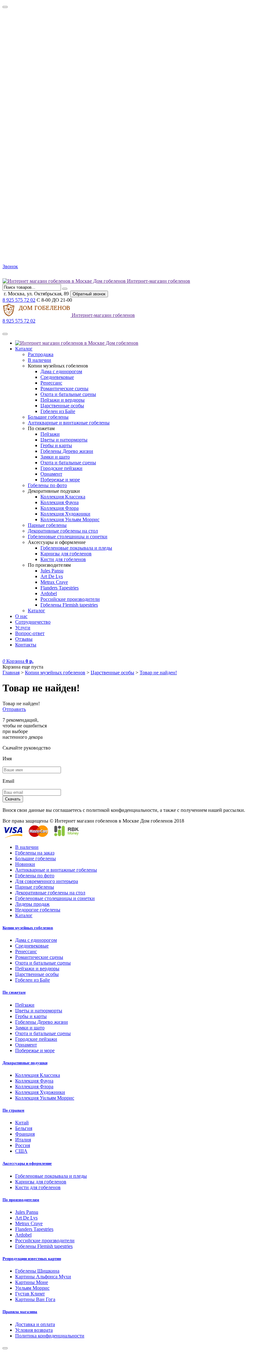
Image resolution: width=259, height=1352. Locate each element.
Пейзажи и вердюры (62, 400)
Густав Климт (30, 1293)
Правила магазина (20, 1311)
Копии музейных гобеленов (55, 672)
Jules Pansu (51, 570)
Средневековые (57, 377)
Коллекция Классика (62, 496)
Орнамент (51, 474)
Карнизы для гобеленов (66, 553)
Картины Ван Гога (35, 1299)
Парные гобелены (47, 525)
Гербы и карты (56, 445)
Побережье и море (60, 479)
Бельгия (23, 1128)
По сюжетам (14, 992)
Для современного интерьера (46, 881)
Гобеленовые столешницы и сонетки (67, 536)
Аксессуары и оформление (27, 1163)
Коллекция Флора (59, 508)
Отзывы (24, 639)
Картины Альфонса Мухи (43, 1276)
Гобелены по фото (47, 485)
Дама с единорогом (61, 371)
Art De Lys (51, 576)
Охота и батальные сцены (68, 394)
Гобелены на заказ (34, 852)
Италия (23, 1139)
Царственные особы (62, 405)
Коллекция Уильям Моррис (69, 519)
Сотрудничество (33, 622)
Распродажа (40, 354)
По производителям (21, 1199)
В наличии (39, 360)
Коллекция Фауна (59, 502)
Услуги (22, 627)
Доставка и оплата (35, 1324)
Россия (22, 1145)
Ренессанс (51, 383)
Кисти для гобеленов (63, 559)
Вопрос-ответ (30, 633)
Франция (25, 1134)
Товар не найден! (158, 672)
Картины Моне (31, 1282)
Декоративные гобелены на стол (63, 531)
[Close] (5, 7)
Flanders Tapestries (59, 587)
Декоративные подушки (25, 1062)
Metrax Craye (54, 582)
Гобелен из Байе (57, 411)
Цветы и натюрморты (63, 439)
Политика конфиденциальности (49, 1335)
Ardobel (48, 593)
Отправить (14, 709)
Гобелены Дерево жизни (66, 451)
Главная (11, 672)
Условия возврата (34, 1330)
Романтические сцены (64, 388)
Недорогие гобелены (37, 909)
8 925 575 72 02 (19, 300)
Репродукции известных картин (32, 1258)
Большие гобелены (48, 417)
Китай (22, 1122)
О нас (21, 616)
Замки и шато (55, 457)
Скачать (13, 799)
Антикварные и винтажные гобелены (69, 422)
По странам (13, 1110)
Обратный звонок (89, 294)
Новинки (25, 864)
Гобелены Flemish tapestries (69, 605)
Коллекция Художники (65, 513)
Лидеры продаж (32, 904)
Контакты (25, 644)
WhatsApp (21, 275)
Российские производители (70, 599)
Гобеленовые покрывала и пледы (76, 548)
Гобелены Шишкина (37, 1271)
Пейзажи (50, 434)
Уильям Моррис (32, 1288)
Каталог (24, 348)
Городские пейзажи (61, 468)
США (21, 1151)
